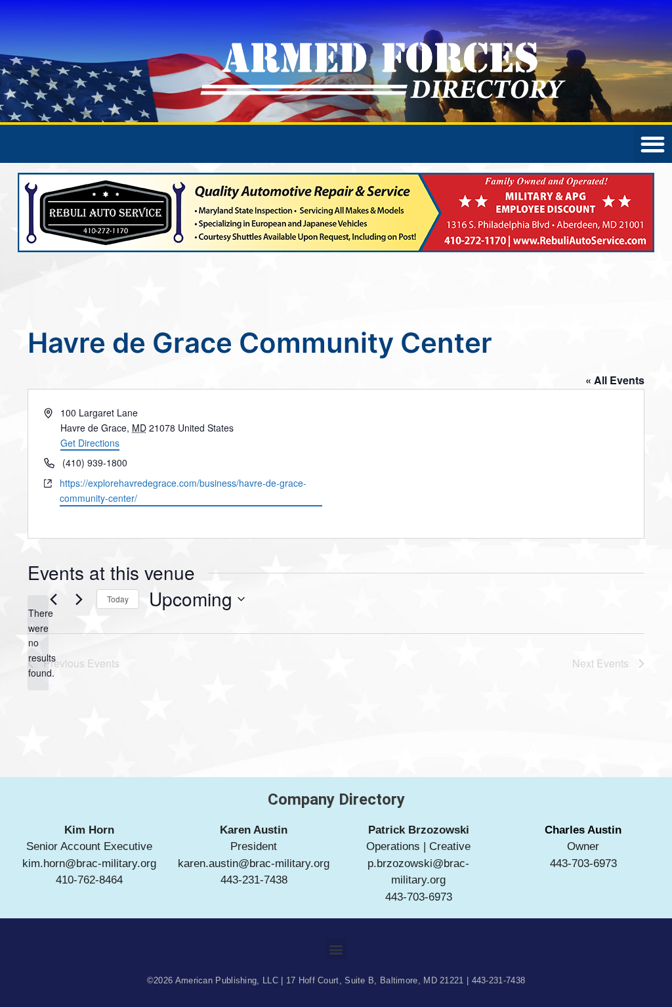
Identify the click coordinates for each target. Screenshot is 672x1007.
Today (118, 598)
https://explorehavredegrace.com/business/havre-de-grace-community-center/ (183, 490)
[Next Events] (79, 599)
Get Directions (89, 442)
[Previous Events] (53, 599)
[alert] (38, 642)
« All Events (614, 380)
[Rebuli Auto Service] (336, 248)
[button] (336, 949)
